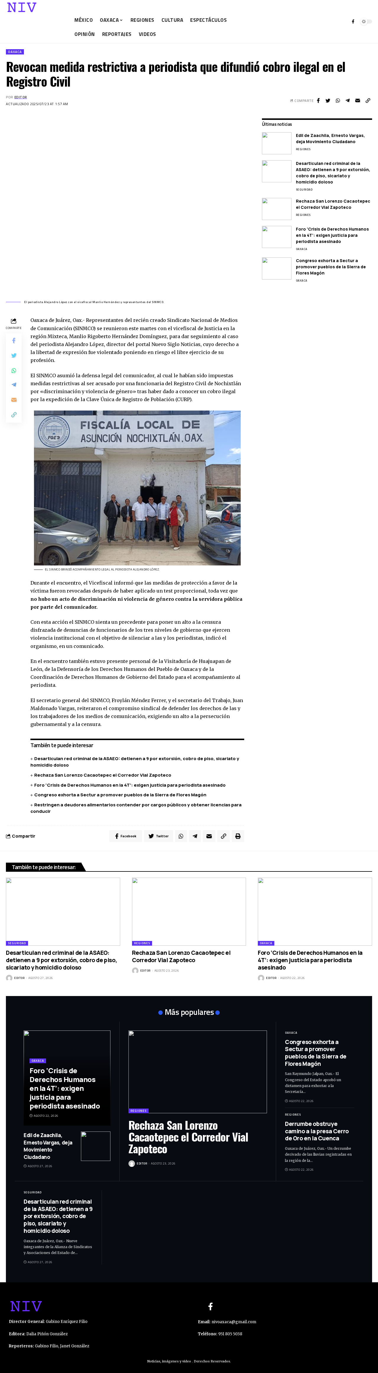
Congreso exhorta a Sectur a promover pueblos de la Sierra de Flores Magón (120, 795)
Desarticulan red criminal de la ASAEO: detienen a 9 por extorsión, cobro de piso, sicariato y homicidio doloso (333, 173)
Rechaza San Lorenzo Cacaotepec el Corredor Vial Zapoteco (102, 775)
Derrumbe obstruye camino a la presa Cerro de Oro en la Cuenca (317, 1131)
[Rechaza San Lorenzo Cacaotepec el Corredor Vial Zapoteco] (276, 209)
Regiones (303, 149)
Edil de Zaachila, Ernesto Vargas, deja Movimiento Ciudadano (330, 138)
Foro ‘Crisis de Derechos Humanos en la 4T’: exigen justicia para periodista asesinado (130, 785)
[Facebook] (353, 21)
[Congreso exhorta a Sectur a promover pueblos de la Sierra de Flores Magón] (276, 268)
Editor (20, 97)
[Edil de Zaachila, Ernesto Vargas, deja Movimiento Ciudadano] (276, 143)
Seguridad (304, 189)
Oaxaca (15, 51)
